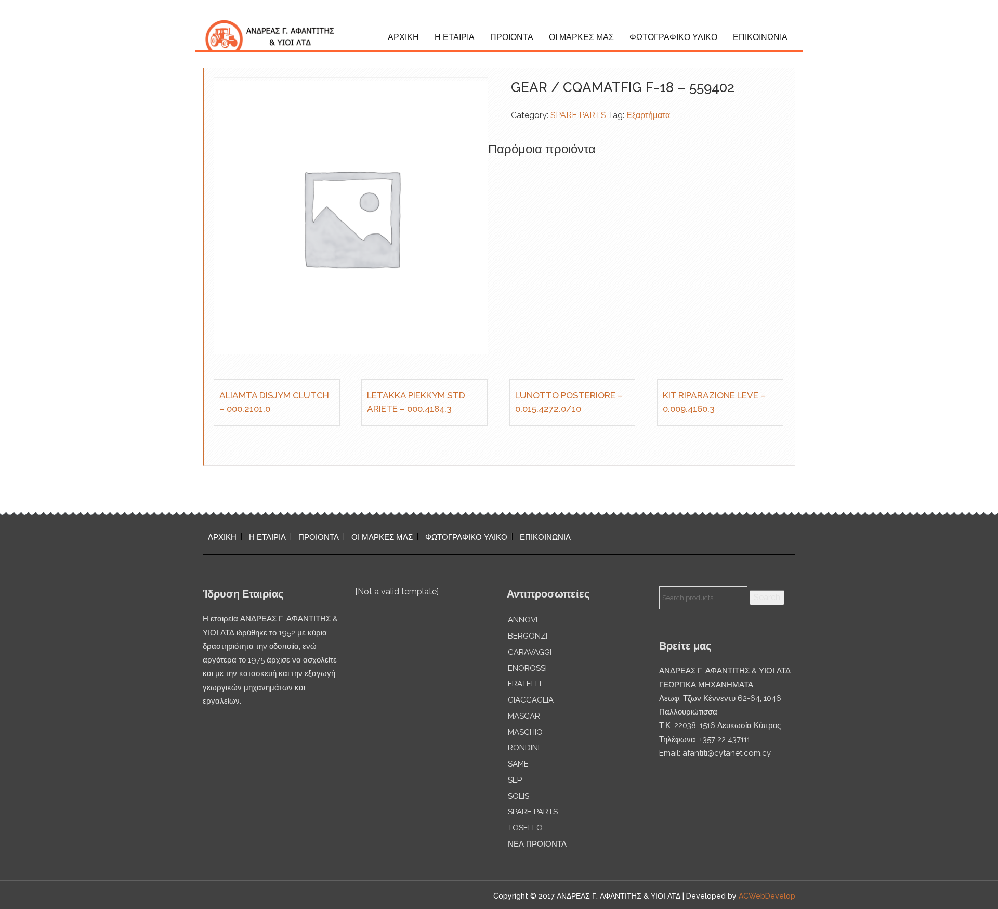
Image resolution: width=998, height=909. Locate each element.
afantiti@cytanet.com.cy (726, 753)
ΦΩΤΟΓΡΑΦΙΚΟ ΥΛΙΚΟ (673, 37)
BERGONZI (527, 636)
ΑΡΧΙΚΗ (403, 37)
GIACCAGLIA (531, 700)
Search (767, 597)
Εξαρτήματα (648, 115)
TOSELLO (525, 828)
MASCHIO (525, 732)
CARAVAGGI (529, 652)
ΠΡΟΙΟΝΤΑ (511, 37)
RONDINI (524, 747)
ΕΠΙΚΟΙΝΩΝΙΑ (760, 37)
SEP (515, 780)
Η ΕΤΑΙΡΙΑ (455, 37)
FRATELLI (524, 684)
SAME (518, 764)
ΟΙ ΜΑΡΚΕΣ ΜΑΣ (581, 37)
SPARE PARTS (578, 115)
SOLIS (518, 796)
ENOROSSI (527, 668)
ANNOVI (522, 620)
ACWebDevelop (767, 896)
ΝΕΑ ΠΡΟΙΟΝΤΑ (537, 844)
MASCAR (524, 716)
